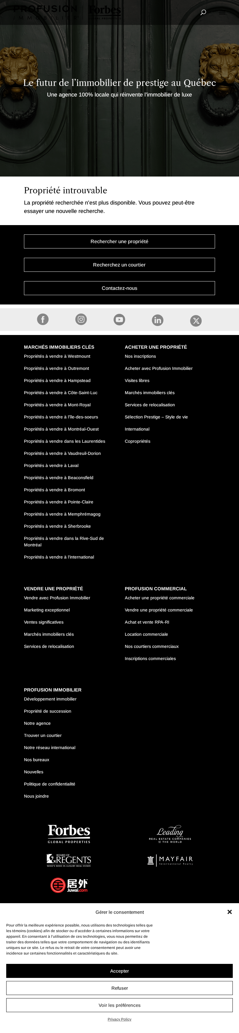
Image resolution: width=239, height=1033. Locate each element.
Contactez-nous (119, 288)
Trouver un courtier (43, 735)
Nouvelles (33, 771)
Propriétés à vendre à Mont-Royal (57, 404)
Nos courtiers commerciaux (152, 646)
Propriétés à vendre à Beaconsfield (58, 477)
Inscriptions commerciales (150, 658)
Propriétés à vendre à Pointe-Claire (58, 501)
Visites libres (137, 380)
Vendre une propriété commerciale (159, 609)
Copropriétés (137, 441)
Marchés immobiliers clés (150, 392)
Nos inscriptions (140, 356)
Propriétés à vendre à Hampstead (57, 380)
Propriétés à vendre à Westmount (57, 356)
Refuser (119, 988)
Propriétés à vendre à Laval (51, 465)
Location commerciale (146, 634)
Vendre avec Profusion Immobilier (57, 597)
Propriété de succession (47, 711)
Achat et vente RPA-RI (147, 622)
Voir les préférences (120, 1005)
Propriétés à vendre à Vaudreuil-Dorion (62, 453)
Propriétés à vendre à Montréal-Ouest (61, 429)
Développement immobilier (50, 698)
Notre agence (37, 723)
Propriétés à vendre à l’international (59, 556)
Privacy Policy (119, 1019)
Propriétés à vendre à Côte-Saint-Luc (60, 392)
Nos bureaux (36, 759)
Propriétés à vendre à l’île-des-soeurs (61, 416)
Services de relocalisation (150, 404)
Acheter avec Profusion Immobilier (159, 368)
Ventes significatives (43, 622)
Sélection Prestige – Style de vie (156, 416)
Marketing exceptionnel (47, 609)
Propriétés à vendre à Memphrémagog (62, 514)
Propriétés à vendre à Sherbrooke (57, 526)
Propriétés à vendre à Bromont (54, 489)
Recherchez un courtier (119, 264)
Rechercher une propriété (119, 241)
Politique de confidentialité (49, 783)
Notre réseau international (49, 747)
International (137, 429)
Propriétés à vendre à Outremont (56, 368)
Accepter (119, 971)
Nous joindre (36, 796)
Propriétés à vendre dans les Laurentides (64, 441)
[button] (230, 912)
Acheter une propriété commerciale (159, 597)
